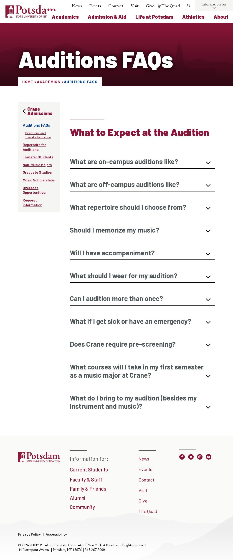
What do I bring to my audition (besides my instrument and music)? (133, 402)
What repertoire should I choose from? (128, 207)
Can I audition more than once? (116, 298)
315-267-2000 (95, 549)
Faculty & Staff (86, 479)
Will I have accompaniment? (112, 253)
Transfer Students (38, 157)
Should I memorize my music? (114, 230)
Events (95, 6)
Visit (135, 6)
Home (27, 81)
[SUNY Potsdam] (39, 462)
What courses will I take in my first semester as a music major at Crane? (137, 371)
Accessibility (56, 534)
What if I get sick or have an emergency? (130, 321)
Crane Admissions (39, 111)
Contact (115, 6)
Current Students (89, 469)
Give (150, 6)
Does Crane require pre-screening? (123, 344)
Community (82, 507)
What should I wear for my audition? (123, 275)
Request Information (32, 202)
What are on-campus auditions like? (124, 161)
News (77, 6)
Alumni (77, 498)
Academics (65, 17)
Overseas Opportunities (34, 190)
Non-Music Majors (37, 164)
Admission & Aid (107, 17)
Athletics (193, 17)
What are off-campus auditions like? (125, 184)
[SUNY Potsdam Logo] (30, 16)
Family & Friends (88, 489)
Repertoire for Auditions (34, 147)
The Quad (170, 6)
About (221, 17)
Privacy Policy (29, 534)
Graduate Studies (37, 172)
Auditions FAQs (36, 125)
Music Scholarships (39, 180)
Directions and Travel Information (38, 135)
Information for (214, 4)
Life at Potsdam (154, 17)
